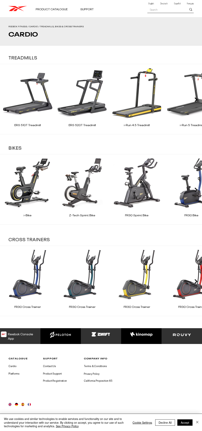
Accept (185, 422)
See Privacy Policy (67, 426)
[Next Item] (196, 99)
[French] (29, 404)
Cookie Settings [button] (142, 422)
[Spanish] (23, 404)
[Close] (197, 422)
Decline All (165, 422)
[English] (10, 404)
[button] (56, 7)
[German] (16, 404)
